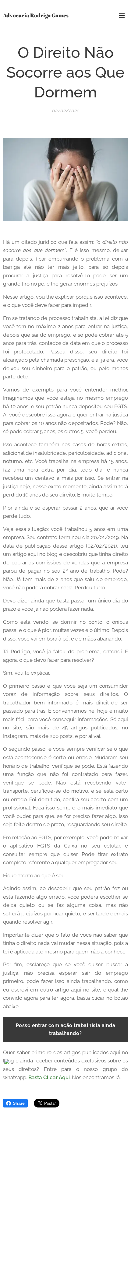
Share (19, 1103)
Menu (122, 15)
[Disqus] (65, 1198)
